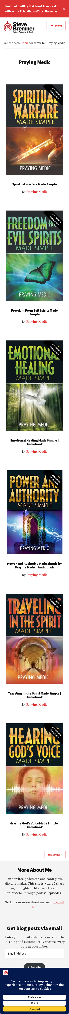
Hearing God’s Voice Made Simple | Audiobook (34, 825)
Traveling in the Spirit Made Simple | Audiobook (34, 695)
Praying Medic (36, 191)
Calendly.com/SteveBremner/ (38, 11)
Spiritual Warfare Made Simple (34, 184)
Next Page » (55, 854)
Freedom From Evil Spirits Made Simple (34, 312)
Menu (58, 25)
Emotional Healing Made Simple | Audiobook (34, 442)
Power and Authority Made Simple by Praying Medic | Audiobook (34, 565)
